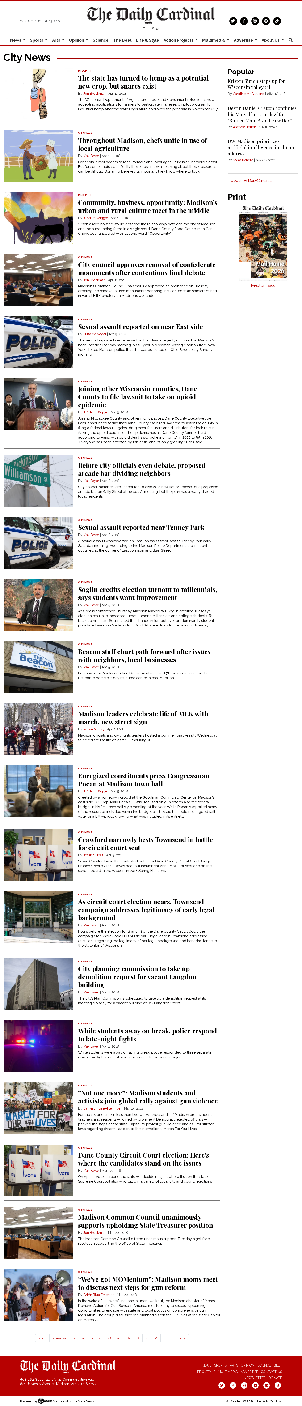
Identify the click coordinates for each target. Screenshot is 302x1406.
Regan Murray (94, 729)
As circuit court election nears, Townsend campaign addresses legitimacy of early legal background (146, 909)
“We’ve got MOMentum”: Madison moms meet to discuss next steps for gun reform (148, 1283)
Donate (275, 1378)
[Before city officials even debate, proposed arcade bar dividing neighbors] (38, 481)
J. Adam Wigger (95, 218)
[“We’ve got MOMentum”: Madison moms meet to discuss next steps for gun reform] (38, 1295)
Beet (278, 1365)
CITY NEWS (85, 133)
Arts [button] (56, 40)
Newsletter (255, 1378)
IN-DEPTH (84, 70)
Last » (182, 1338)
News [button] (16, 40)
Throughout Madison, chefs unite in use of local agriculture (142, 144)
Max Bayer (91, 156)
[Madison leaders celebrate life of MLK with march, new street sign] (38, 729)
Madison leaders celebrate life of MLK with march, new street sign (143, 717)
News (206, 1365)
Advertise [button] (244, 40)
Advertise (249, 1372)
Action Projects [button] (179, 40)
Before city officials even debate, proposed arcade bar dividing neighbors (142, 469)
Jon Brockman (94, 93)
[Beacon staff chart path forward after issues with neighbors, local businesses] (38, 667)
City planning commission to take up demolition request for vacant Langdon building (137, 976)
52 (155, 1338)
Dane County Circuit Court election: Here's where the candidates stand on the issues (143, 1158)
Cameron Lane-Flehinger (102, 1108)
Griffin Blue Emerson (98, 1295)
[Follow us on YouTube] (255, 1385)
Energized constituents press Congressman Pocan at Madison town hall (143, 779)
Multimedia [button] (214, 40)
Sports (220, 1365)
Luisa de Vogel (94, 334)
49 (128, 1338)
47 (109, 1338)
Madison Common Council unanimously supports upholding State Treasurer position (145, 1221)
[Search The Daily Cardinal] (290, 40)
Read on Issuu (263, 285)
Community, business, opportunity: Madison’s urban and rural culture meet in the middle (147, 206)
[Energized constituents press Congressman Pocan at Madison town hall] (38, 791)
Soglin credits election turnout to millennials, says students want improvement (147, 593)
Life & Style (147, 40)
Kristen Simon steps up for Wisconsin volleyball (256, 84)
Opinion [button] (77, 40)
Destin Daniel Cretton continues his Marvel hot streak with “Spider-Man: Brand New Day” (262, 114)
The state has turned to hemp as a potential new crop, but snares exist (143, 81)
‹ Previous (59, 1338)
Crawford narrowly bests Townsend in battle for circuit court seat (145, 843)
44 (82, 1338)
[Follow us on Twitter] (233, 20)
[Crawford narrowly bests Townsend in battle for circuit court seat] (38, 855)
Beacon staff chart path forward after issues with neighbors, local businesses (144, 655)
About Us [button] (271, 40)
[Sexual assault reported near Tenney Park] (38, 543)
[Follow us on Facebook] (244, 20)
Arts (234, 1365)
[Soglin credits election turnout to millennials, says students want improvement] (38, 605)
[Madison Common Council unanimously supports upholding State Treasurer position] (38, 1233)
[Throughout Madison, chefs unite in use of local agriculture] (38, 156)
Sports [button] (37, 40)
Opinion (248, 1365)
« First (42, 1338)
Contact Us (271, 1372)
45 (91, 1338)
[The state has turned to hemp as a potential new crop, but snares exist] (38, 93)
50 (137, 1338)
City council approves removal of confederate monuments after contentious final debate (147, 268)
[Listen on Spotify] (266, 20)
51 (146, 1338)
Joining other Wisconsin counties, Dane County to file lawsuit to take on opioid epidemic (137, 396)
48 (119, 1338)
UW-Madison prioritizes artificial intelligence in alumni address (262, 147)
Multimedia (228, 1372)
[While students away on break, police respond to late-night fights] (38, 1046)
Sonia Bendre (243, 160)
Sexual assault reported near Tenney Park (141, 527)
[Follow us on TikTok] (277, 20)
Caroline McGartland (248, 94)
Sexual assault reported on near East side (140, 326)
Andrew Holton (244, 127)
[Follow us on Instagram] (255, 20)
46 (100, 1338)
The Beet (122, 40)
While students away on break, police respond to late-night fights (147, 1034)
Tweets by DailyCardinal (250, 180)
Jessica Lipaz (93, 855)
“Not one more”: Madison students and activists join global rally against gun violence (148, 1096)
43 (73, 1338)
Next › (168, 1338)
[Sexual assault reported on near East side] (38, 342)
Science (101, 40)
